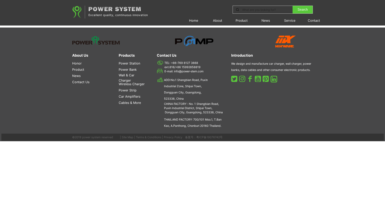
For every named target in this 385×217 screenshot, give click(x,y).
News (265, 20)
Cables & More (130, 103)
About (217, 20)
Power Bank (128, 70)
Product (242, 20)
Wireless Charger (132, 84)
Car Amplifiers (129, 96)
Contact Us (80, 82)
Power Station (129, 63)
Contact (314, 20)
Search (303, 9)
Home (193, 20)
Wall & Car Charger (126, 77)
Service (289, 20)
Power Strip (128, 90)
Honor (77, 63)
